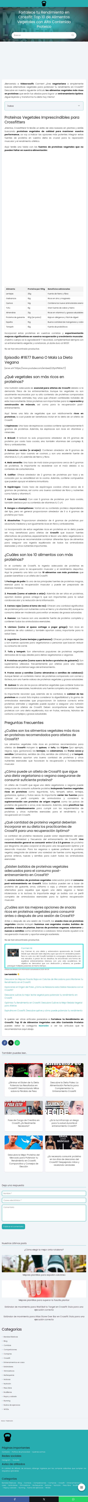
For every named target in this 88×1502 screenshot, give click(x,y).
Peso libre (8, 1388)
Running (7, 1400)
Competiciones (10, 1349)
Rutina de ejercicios (12, 1405)
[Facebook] (4, 1043)
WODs (6, 1409)
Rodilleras (8, 1392)
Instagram (6, 1460)
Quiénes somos (38, 1452)
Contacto (6, 1452)
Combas (7, 1345)
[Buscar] (72, 34)
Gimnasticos (9, 1371)
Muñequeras (9, 1375)
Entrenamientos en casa (14, 1362)
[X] (11, 1043)
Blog (5, 1341)
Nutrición (7, 1383)
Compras (8, 1354)
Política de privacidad (21, 1452)
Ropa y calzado (10, 1396)
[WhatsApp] (17, 1043)
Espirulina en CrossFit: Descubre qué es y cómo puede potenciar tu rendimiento (43, 1010)
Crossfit (7, 1358)
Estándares (8, 1366)
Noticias (7, 1379)
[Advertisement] (44, 61)
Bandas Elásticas (11, 1337)
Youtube (16, 1460)
